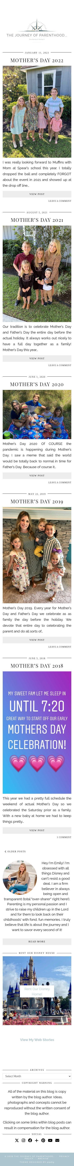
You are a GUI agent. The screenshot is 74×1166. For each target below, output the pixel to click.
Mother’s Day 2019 (37, 501)
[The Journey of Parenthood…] (37, 29)
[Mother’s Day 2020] (37, 438)
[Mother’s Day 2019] (37, 602)
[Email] (57, 1140)
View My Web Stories (37, 1040)
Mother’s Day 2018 (37, 665)
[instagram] (23, 1140)
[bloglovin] (36, 1140)
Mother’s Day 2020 (37, 384)
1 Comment (64, 837)
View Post (37, 194)
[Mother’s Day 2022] (37, 156)
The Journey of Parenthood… (34, 1156)
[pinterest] (43, 1140)
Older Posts (16, 851)
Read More (37, 941)
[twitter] (17, 1140)
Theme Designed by (37, 1162)
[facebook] (30, 1140)
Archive (43, 1158)
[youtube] (50, 1140)
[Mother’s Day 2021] (37, 321)
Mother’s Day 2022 (37, 60)
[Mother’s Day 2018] (37, 792)
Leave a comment (59, 201)
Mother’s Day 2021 (37, 219)
